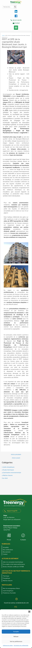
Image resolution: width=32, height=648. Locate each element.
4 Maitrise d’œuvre (7, 475)
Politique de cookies (8, 645)
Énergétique (6, 578)
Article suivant (16, 458)
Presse (9, 540)
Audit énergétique (8, 590)
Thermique (6, 576)
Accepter (16, 631)
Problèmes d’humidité (9, 593)
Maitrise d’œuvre (7, 580)
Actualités (6, 547)
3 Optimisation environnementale (11, 472)
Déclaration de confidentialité (21, 645)
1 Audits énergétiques (8, 467)
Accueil (3, 35)
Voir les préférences (16, 641)
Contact (5, 554)
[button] (29, 612)
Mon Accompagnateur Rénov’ (11, 588)
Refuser (16, 636)
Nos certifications (8, 549)
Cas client (5, 478)
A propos (23, 540)
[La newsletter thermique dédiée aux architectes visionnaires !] (15, 606)
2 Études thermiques (8, 470)
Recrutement (6, 552)
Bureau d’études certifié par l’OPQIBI (13, 566)
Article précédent (16, 454)
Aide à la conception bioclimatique (13, 562)
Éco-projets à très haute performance (14, 564)
